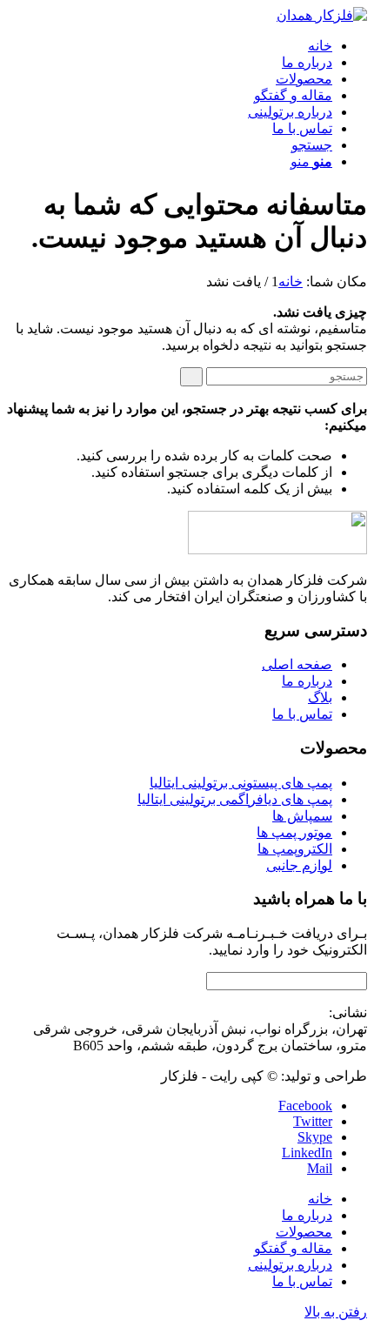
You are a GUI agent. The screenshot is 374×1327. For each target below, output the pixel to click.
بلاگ (320, 697)
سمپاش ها (302, 815)
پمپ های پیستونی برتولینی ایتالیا (241, 782)
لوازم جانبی (299, 865)
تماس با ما (302, 714)
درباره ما (307, 681)
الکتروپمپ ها (294, 848)
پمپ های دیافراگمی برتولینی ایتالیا (234, 799)
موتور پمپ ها (294, 832)
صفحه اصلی (297, 664)
